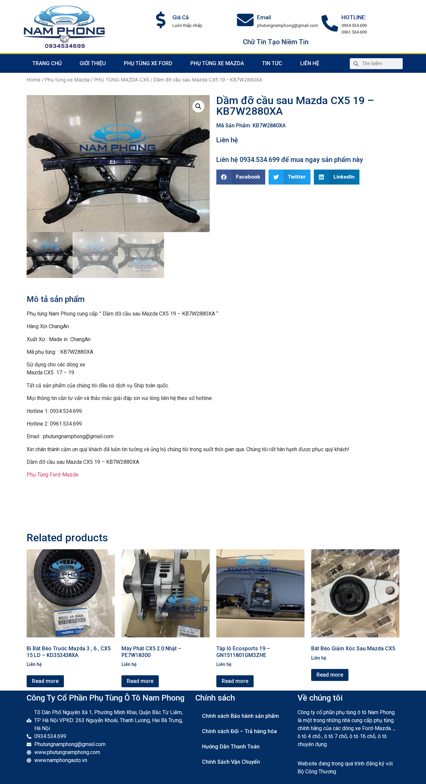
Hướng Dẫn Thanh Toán (231, 746)
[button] (240, 177)
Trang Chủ (47, 63)
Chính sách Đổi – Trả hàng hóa (239, 731)
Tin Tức (272, 63)
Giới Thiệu (93, 63)
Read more (45, 681)
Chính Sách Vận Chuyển (231, 762)
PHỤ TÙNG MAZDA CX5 (121, 80)
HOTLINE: (353, 17)
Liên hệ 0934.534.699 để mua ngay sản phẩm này (289, 160)
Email (264, 17)
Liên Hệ (309, 63)
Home (34, 80)
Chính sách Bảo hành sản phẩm (240, 716)
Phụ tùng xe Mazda (217, 63)
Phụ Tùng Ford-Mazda (52, 474)
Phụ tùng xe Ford (148, 63)
